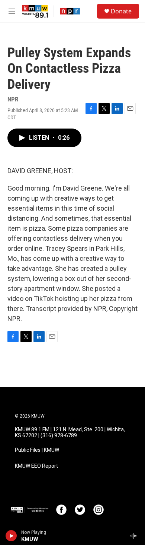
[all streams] (135, 535)
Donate (121, 11)
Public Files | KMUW (37, 450)
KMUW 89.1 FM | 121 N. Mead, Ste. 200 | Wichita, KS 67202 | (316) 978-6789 (70, 432)
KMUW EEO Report (36, 466)
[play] (11, 535)
